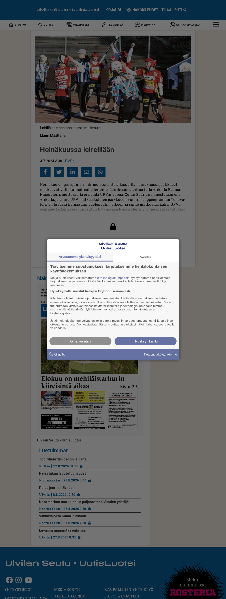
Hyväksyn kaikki (146, 341)
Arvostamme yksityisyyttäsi (80, 256)
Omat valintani (80, 341)
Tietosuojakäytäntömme (160, 354)
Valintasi (146, 257)
